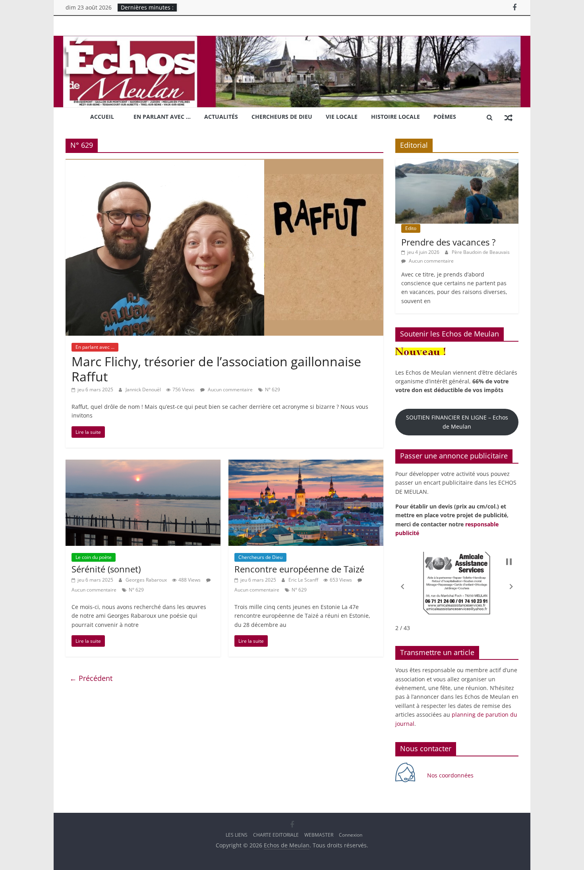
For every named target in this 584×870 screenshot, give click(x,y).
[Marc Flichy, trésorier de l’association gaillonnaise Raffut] (224, 163)
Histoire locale (395, 116)
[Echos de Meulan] (292, 40)
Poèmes (444, 116)
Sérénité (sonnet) (106, 569)
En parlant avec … (162, 116)
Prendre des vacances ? (448, 242)
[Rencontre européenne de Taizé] (305, 464)
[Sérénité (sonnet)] (143, 464)
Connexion (350, 834)
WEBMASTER (318, 834)
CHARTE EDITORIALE (276, 834)
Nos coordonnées (451, 775)
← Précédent (91, 678)
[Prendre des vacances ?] (456, 163)
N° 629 (272, 389)
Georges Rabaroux (147, 579)
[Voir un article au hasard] (508, 117)
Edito (410, 228)
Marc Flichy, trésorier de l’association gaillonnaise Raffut (216, 369)
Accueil (102, 116)
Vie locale (342, 116)
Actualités (221, 116)
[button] (402, 587)
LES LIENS (237, 834)
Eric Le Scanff (303, 579)
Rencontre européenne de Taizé (299, 569)
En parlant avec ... (94, 347)
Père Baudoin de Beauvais (481, 252)
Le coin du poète (93, 557)
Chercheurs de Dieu (281, 116)
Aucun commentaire (230, 389)
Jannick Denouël (144, 389)
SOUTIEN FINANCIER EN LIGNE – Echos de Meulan (457, 422)
